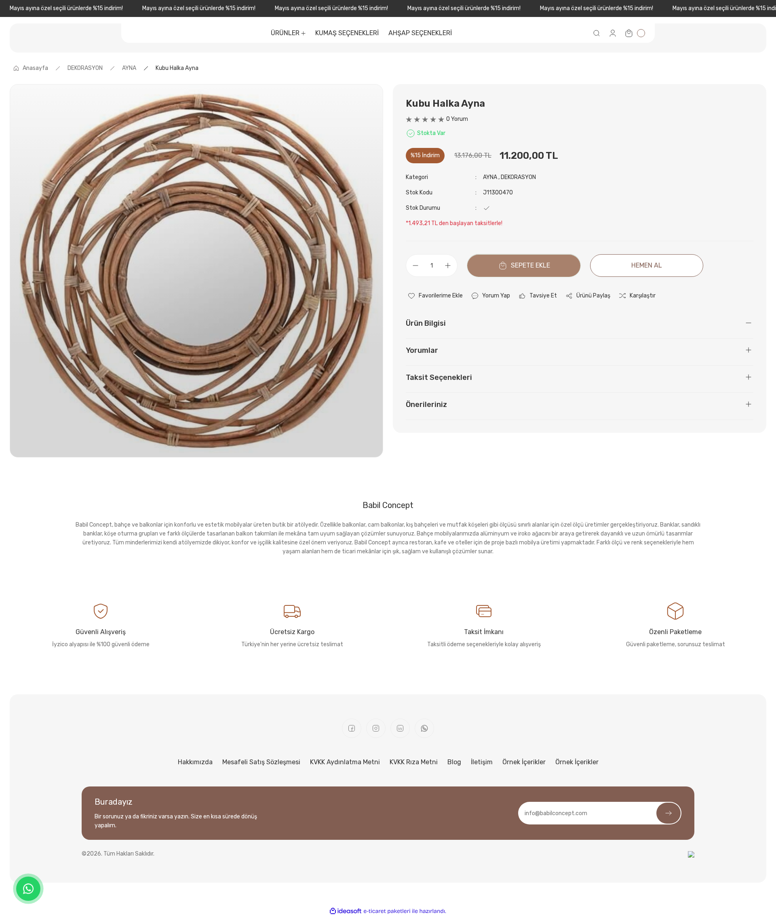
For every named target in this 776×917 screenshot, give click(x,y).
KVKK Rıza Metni (414, 762)
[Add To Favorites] (435, 296)
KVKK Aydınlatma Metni (345, 762)
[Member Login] (613, 33)
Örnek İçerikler (524, 762)
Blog (454, 762)
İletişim (482, 762)
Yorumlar (422, 350)
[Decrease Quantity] (413, 265)
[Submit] (668, 813)
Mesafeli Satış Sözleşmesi (261, 762)
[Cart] (634, 33)
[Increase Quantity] (450, 265)
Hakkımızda (195, 762)
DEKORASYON (518, 177)
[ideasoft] (345, 911)
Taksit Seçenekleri (439, 377)
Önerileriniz (426, 404)
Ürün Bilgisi (426, 323)
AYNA (490, 177)
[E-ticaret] (387, 911)
